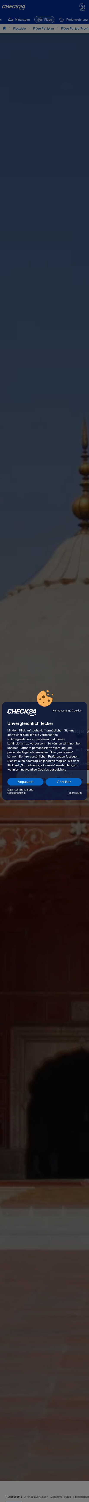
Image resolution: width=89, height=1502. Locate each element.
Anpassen (25, 782)
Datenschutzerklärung (20, 789)
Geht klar (64, 782)
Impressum (75, 792)
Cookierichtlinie (16, 792)
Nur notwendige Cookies (67, 710)
